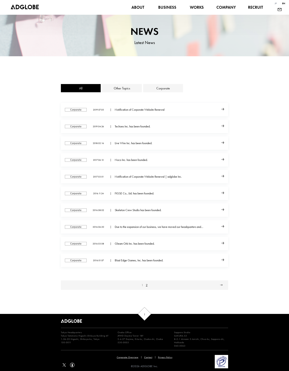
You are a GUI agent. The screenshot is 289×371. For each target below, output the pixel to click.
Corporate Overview (127, 357)
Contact (148, 357)
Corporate (163, 88)
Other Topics (122, 88)
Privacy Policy (165, 357)
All (80, 88)
